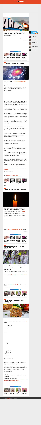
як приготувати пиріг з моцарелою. (14, 380)
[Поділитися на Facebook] (12, 176)
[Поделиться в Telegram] (16, 176)
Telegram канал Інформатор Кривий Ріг (13, 229)
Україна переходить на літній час (14, 168)
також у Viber (20, 229)
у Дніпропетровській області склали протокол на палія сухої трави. (18, 274)
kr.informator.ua (8, 398)
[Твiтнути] (19, 176)
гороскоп (7, 175)
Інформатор (16, 84)
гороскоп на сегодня (15, 175)
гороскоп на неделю (10, 175)
